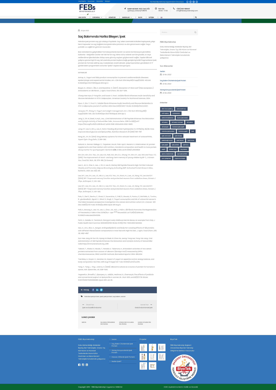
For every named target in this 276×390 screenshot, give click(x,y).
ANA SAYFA (82, 17)
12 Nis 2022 (167, 74)
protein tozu (172, 149)
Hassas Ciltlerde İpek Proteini (123, 357)
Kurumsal (91, 1)
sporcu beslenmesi (167, 154)
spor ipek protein (182, 154)
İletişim (107, 1)
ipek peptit (165, 145)
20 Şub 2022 (85, 31)
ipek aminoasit (166, 136)
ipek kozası (191, 140)
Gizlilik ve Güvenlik (191, 387)
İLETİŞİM (151, 17)
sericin (123, 296)
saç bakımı (116, 296)
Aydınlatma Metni (176, 387)
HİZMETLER (112, 17)
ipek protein (108, 296)
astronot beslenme (167, 118)
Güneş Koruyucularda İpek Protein (126, 323)
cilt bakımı (190, 122)
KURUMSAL (96, 17)
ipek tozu (186, 145)
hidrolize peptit (182, 131)
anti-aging (165, 113)
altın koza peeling (167, 109)
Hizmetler (99, 1)
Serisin (162, 71)
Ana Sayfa (82, 1)
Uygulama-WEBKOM (114, 387)
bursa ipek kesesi (182, 118)
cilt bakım (165, 122)
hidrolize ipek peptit (178, 127)
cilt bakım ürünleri (177, 122)
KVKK (166, 387)
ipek (101, 296)
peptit (163, 149)
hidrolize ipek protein (91, 296)
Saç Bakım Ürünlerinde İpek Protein (107, 323)
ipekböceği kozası (167, 140)
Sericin (84, 322)
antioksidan (176, 113)
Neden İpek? (116, 361)
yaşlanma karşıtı (180, 158)
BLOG (140, 17)
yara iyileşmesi (166, 158)
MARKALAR (126, 17)
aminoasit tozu (181, 109)
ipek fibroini (180, 140)
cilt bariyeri (165, 127)
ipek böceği (178, 136)
